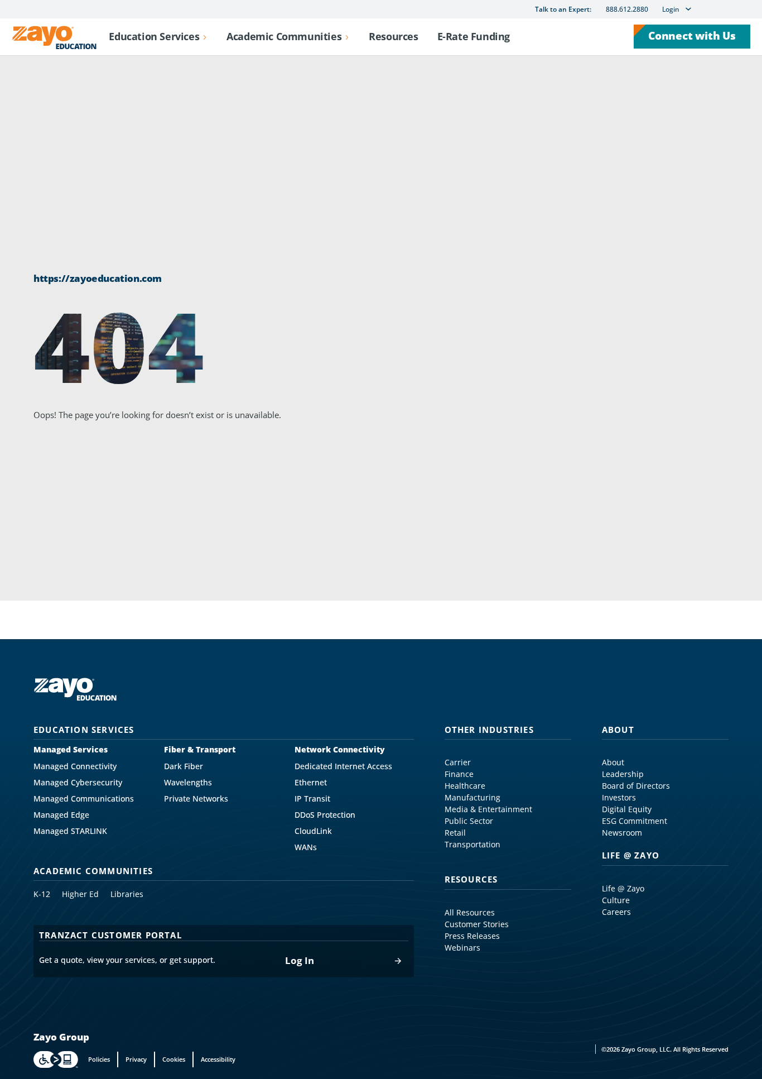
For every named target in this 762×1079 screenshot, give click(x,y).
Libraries (126, 894)
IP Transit (312, 799)
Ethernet (311, 783)
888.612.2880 (627, 9)
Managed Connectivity (75, 766)
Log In (299, 961)
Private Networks (196, 799)
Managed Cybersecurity (77, 783)
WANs (306, 847)
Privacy (136, 1059)
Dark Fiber (183, 766)
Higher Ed (80, 894)
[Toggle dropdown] (205, 36)
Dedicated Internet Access (343, 766)
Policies (99, 1059)
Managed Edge (61, 815)
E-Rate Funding (473, 36)
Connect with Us (692, 35)
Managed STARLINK (70, 831)
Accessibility (218, 1059)
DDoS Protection (325, 815)
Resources (393, 36)
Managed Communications (83, 799)
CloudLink (313, 831)
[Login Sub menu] (688, 9)
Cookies (173, 1059)
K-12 (41, 894)
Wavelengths (188, 783)
